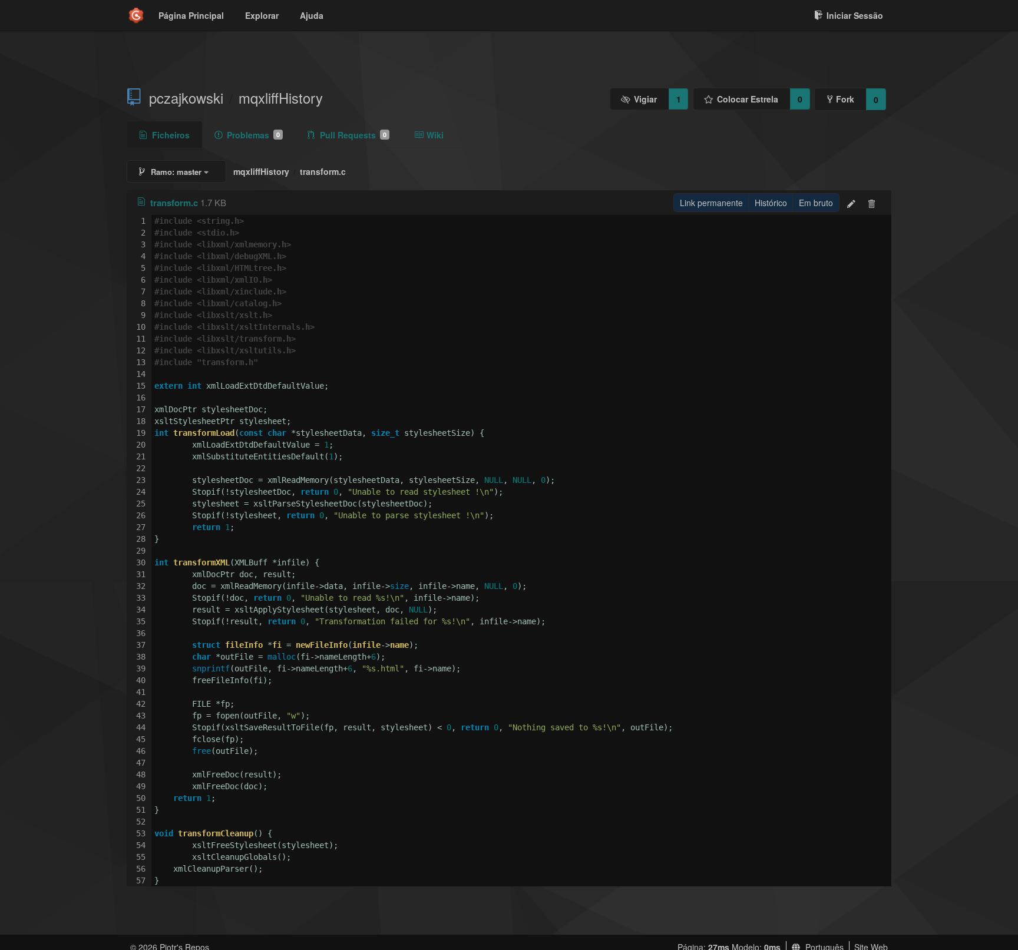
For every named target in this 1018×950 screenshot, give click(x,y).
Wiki (435, 135)
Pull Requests (353, 135)
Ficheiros (171, 135)
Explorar (262, 15)
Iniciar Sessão (855, 15)
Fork (845, 99)
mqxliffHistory (281, 98)
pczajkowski (186, 98)
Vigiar (645, 99)
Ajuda (311, 15)
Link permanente (711, 202)
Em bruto (816, 202)
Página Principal (191, 15)
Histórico (771, 202)
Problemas (253, 135)
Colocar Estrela (747, 99)
